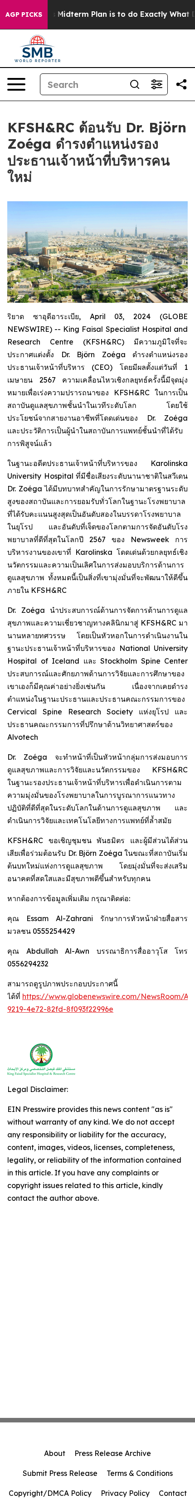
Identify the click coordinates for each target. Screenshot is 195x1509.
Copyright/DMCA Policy (50, 1493)
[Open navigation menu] (16, 84)
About (54, 1453)
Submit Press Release (60, 1473)
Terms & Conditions (140, 1473)
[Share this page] (181, 84)
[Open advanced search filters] (156, 84)
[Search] (135, 84)
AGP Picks (23, 14)
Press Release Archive (112, 1453)
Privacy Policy (125, 1493)
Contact (173, 1493)
